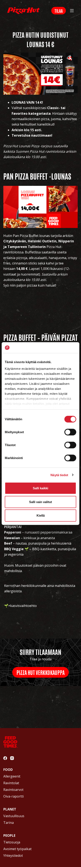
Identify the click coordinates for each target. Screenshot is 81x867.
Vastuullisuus (13, 816)
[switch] (70, 432)
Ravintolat (11, 783)
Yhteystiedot (13, 855)
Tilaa (58, 10)
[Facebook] (5, 758)
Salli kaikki (40, 488)
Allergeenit (11, 776)
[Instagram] (12, 758)
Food (8, 769)
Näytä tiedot (59, 475)
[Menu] (72, 11)
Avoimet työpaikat (17, 849)
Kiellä (41, 515)
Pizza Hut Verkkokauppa (40, 672)
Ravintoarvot (13, 789)
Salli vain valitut (40, 501)
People (9, 835)
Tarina (8, 822)
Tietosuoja (11, 842)
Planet (9, 809)
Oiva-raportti (13, 796)
